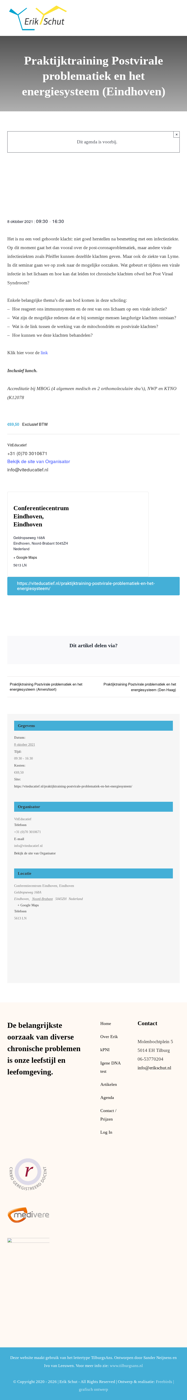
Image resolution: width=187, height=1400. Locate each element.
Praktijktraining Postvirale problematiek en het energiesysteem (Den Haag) (139, 686)
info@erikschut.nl (154, 1067)
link (43, 352)
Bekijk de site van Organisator (38, 461)
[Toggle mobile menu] (178, 7)
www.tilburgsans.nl (126, 1365)
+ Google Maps (25, 557)
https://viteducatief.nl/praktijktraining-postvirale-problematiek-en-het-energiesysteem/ (86, 586)
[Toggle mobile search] (169, 7)
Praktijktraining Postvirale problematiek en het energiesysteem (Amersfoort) (46, 686)
